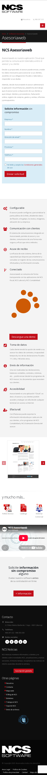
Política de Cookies (20, 769)
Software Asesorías (16, 34)
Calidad (25, 772)
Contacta (9, 687)
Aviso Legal (6, 769)
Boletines (9, 698)
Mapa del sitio (35, 772)
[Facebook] (7, 642)
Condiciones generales (33, 165)
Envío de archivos (12, 710)
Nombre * (8, 129)
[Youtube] (20, 642)
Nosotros (26, 19)
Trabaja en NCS (12, 702)
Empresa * (9, 119)
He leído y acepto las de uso (24, 166)
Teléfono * (9, 155)
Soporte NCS (11, 706)
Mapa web (10, 691)
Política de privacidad (11, 772)
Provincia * (9, 147)
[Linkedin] (16, 642)
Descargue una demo (23, 336)
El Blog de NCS (11, 694)
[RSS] (25, 642)
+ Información (23, 593)
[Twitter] (12, 642)
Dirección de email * (12, 137)
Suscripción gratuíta (23, 671)
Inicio (4, 34)
